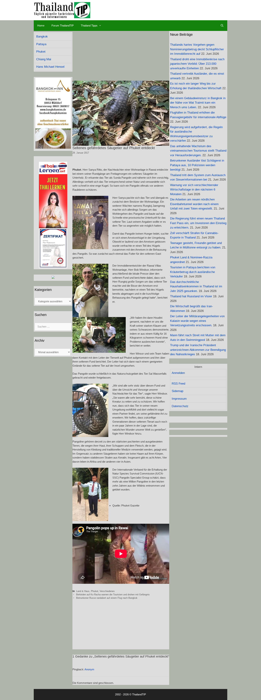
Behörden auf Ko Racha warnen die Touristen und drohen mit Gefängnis (113, 594)
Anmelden (178, 373)
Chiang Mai (43, 59)
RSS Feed (178, 383)
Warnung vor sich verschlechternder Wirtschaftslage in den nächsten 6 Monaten (194, 189)
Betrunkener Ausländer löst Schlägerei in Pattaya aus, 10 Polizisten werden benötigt (197, 165)
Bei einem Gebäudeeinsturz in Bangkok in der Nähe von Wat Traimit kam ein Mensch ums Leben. (197, 102)
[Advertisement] (120, 56)
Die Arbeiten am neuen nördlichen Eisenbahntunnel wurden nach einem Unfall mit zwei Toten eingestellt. (194, 204)
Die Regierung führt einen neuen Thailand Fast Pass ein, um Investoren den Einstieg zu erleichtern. (198, 223)
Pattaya (41, 44)
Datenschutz (180, 406)
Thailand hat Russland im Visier (191, 296)
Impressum (179, 398)
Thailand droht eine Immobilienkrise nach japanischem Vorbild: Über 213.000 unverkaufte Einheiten (197, 64)
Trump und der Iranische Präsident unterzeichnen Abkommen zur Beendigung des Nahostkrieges (198, 350)
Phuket (94, 591)
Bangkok (42, 36)
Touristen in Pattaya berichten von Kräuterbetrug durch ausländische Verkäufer (192, 272)
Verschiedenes (107, 591)
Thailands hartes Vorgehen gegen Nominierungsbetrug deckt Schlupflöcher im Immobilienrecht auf (197, 49)
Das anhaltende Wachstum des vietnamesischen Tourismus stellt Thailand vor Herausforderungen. (198, 150)
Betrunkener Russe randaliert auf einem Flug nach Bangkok (106, 598)
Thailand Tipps (89, 25)
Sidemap (177, 391)
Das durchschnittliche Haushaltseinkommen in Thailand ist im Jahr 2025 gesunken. (196, 286)
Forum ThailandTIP (62, 25)
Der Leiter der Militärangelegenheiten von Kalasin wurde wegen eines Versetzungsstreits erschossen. (197, 321)
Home (40, 25)
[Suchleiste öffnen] (222, 25)
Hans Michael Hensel (50, 66)
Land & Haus (82, 591)
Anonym (89, 669)
